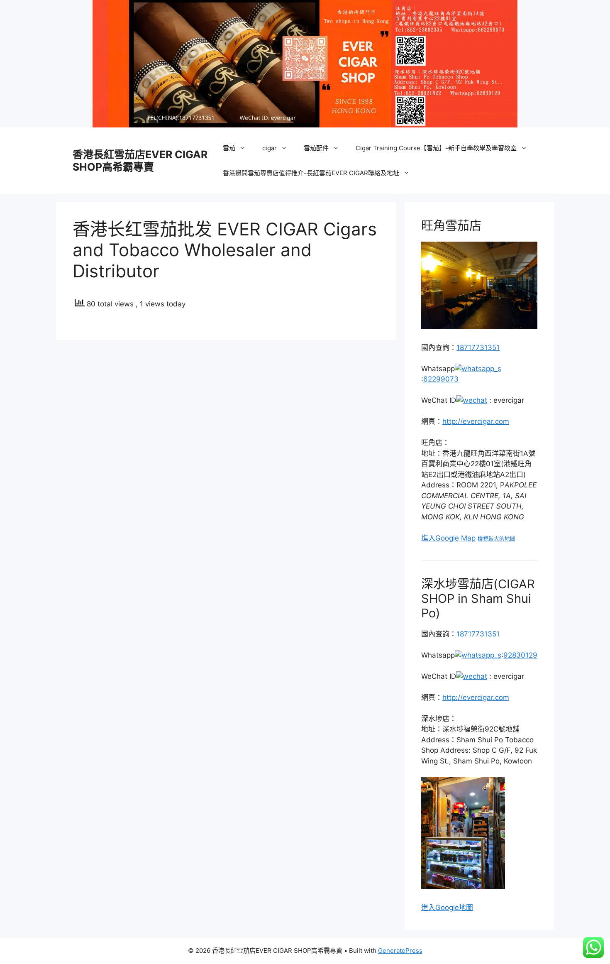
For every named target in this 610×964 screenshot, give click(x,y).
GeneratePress (400, 950)
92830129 (520, 655)
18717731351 (478, 347)
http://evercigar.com (475, 421)
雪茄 (229, 148)
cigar (269, 148)
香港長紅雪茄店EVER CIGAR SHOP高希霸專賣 (140, 160)
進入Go (433, 907)
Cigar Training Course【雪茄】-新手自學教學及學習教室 (436, 148)
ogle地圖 (459, 907)
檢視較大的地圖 (496, 539)
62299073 (441, 379)
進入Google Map (448, 538)
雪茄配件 (316, 148)
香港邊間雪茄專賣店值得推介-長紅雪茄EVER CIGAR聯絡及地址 (311, 173)
